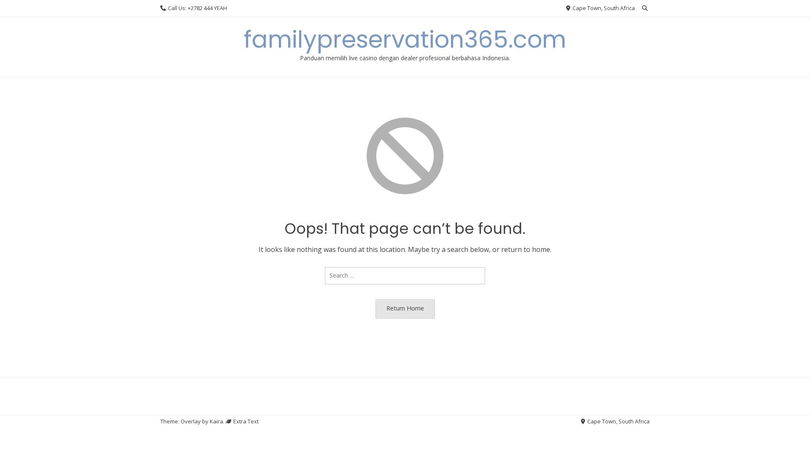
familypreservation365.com (405, 39)
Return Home (405, 308)
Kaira (216, 421)
